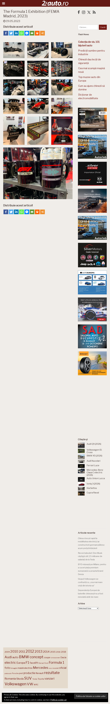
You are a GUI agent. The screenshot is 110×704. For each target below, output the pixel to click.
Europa (20, 662)
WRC (36, 684)
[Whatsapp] (21, 33)
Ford (46, 663)
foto (7, 667)
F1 (27, 662)
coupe (47, 657)
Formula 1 (56, 662)
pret (21, 673)
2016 (58, 652)
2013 (38, 651)
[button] (14, 50)
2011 (22, 651)
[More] (42, 33)
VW (30, 684)
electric (10, 662)
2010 (14, 651)
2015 (53, 651)
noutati (55, 668)
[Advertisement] (94, 391)
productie (29, 673)
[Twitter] (11, 33)
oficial (62, 667)
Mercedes (40, 668)
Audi (8, 657)
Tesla (34, 679)
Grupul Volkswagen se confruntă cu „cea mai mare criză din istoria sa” (90, 582)
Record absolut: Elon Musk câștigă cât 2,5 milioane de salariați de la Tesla (90, 556)
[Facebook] (5, 33)
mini (50, 668)
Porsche (15, 673)
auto (15, 657)
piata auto (8, 673)
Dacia (63, 657)
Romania (10, 678)
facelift (34, 662)
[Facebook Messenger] (26, 33)
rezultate (52, 672)
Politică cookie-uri (58, 700)
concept (36, 657)
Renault (40, 673)
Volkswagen (15, 684)
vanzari (49, 678)
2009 (7, 652)
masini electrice (25, 668)
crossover (55, 657)
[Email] (32, 33)
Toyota (41, 679)
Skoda (20, 678)
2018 (63, 652)
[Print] (37, 33)
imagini (14, 668)
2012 (30, 651)
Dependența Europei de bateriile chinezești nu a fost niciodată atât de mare (90, 593)
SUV (28, 678)
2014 (46, 651)
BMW (24, 657)
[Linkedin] (16, 33)
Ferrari (41, 663)
